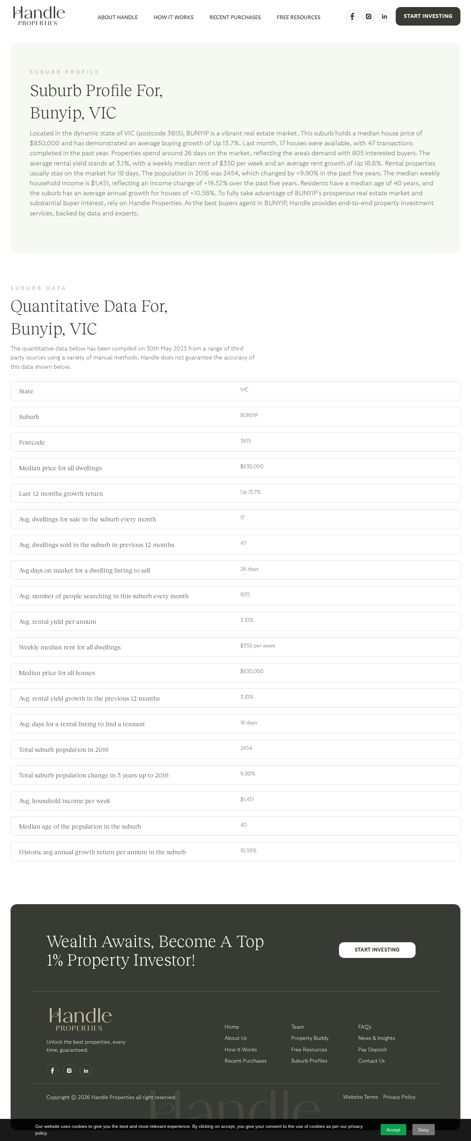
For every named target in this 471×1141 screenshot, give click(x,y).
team (297, 1027)
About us (236, 1038)
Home (232, 1027)
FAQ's (364, 1027)
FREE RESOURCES (298, 17)
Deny (423, 1129)
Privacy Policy (399, 1097)
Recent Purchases (235, 17)
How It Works (174, 17)
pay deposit (372, 1049)
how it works (241, 1049)
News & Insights (376, 1038)
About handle (118, 17)
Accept (393, 1129)
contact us (371, 1061)
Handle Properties (113, 1097)
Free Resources (309, 1049)
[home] (38, 16)
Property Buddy (310, 1038)
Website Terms (360, 1097)
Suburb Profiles (309, 1061)
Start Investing (428, 16)
